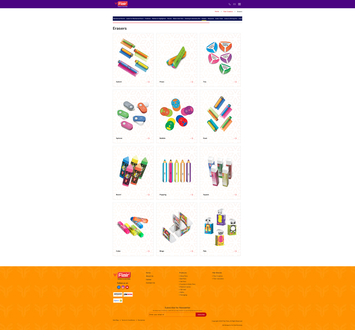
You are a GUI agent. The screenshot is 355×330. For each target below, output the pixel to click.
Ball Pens (183, 279)
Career (148, 279)
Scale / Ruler (219, 18)
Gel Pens (183, 281)
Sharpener (211, 18)
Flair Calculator (218, 279)
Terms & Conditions (128, 320)
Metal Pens (184, 276)
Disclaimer (141, 320)
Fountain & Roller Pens (187, 284)
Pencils (169, 18)
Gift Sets (183, 290)
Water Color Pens (178, 18)
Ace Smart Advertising (236, 325)
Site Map (116, 320)
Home (148, 273)
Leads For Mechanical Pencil (134, 18)
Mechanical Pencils (119, 18)
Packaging (183, 295)
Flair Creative (228, 12)
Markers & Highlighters (159, 18)
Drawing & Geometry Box (192, 18)
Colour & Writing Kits (230, 18)
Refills (182, 292)
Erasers (204, 18)
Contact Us (150, 283)
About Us (149, 276)
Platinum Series (185, 287)
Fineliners (148, 18)
